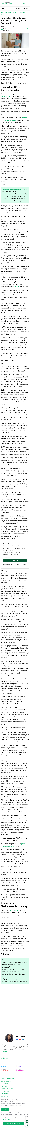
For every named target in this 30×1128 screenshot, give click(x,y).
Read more (5, 1051)
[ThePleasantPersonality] (8, 3)
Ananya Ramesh (20, 1036)
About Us (4, 1086)
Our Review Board (6, 1081)
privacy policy (6, 1119)
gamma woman (14, 910)
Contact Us (4, 1096)
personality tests (8, 194)
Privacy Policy (5, 1091)
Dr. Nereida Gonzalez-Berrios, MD (19, 28)
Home (2, 12)
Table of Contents (21, 8)
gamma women (6, 96)
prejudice (16, 287)
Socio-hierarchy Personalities (12, 12)
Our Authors (4, 1083)
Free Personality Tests (7, 1078)
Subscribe (5, 1109)
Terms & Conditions (7, 1088)
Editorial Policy (5, 1093)
